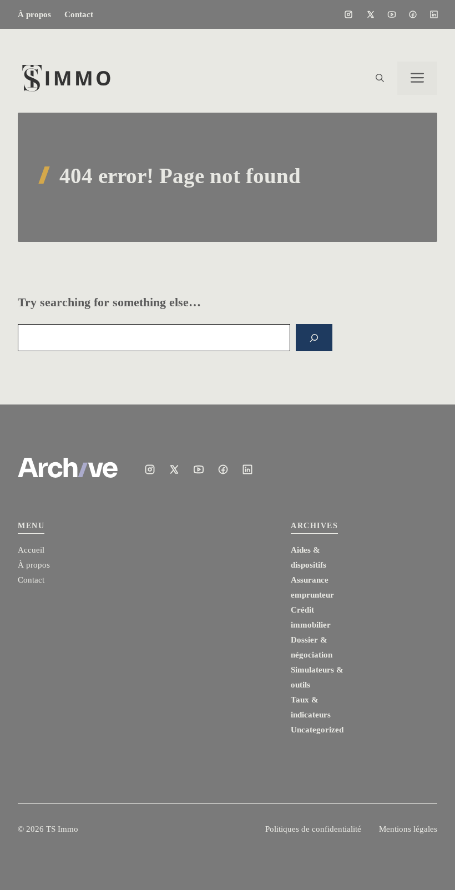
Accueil (31, 549)
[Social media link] (348, 14)
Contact (78, 14)
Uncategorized (317, 729)
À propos (34, 14)
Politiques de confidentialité (313, 829)
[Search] (314, 337)
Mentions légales (408, 829)
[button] (379, 78)
